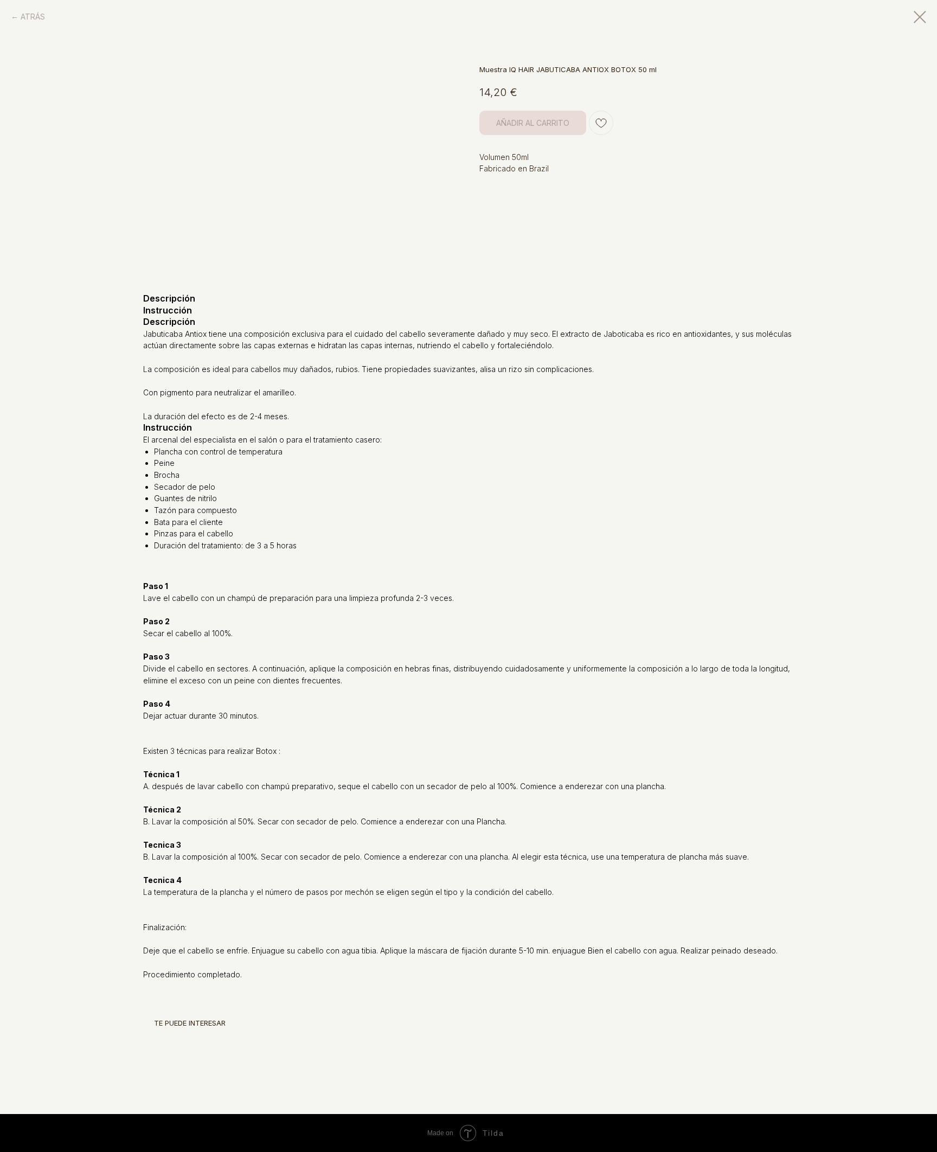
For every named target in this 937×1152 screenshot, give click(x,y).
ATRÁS (33, 16)
